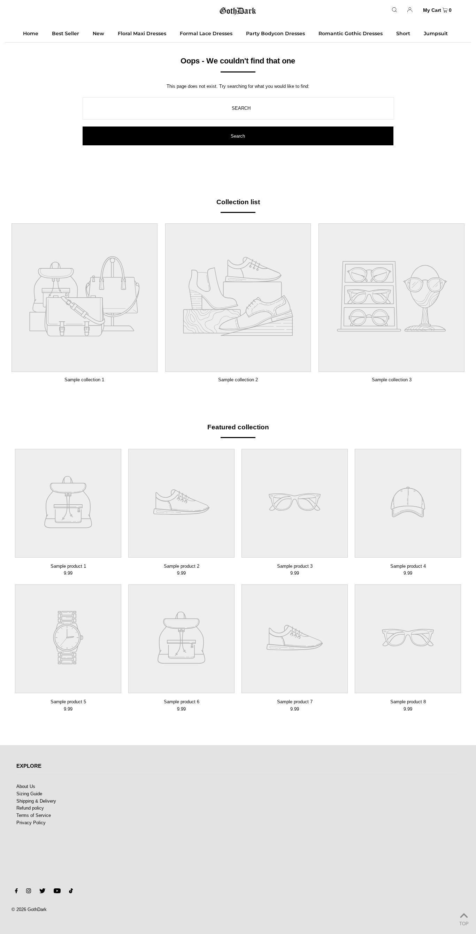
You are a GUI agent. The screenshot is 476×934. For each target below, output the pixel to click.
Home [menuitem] (30, 33)
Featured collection (238, 427)
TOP (464, 923)
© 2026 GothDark (29, 909)
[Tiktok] (71, 892)
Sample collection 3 (392, 379)
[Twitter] (42, 892)
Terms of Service (33, 815)
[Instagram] (28, 892)
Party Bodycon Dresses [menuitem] (275, 33)
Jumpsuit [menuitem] (436, 33)
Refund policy (30, 808)
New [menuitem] (98, 33)
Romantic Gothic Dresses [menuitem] (350, 33)
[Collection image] (84, 366)
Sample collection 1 (84, 379)
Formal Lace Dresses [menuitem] (206, 33)
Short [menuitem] (403, 33)
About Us (25, 786)
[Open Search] (394, 9)
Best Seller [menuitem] (65, 33)
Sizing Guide (29, 793)
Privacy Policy (31, 822)
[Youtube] (57, 892)
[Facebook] (16, 892)
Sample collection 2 (238, 379)
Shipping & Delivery (36, 801)
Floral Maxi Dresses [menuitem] (142, 33)
